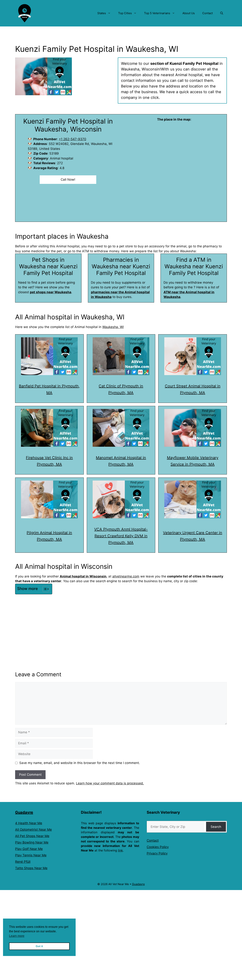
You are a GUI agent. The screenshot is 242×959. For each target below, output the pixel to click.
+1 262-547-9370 (72, 139)
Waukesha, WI (113, 327)
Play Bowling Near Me (31, 842)
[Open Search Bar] (221, 13)
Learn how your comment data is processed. (110, 783)
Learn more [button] (16, 935)
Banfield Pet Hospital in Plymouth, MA (49, 389)
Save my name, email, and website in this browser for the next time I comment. (79, 763)
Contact (207, 13)
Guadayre (24, 812)
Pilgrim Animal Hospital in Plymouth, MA (49, 536)
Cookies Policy (158, 847)
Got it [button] (39, 946)
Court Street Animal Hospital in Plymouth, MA (192, 389)
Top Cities (125, 13)
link (120, 850)
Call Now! (68, 179)
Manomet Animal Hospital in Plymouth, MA (121, 461)
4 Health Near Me (28, 823)
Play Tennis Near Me (31, 855)
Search (216, 827)
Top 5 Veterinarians (157, 13)
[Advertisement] (121, 624)
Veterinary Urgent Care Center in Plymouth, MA (192, 536)
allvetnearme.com (125, 576)
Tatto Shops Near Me (31, 868)
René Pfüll (22, 862)
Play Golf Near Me (29, 849)
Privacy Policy (157, 853)
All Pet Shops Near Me (32, 836)
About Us (188, 13)
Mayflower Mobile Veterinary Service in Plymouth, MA (192, 461)
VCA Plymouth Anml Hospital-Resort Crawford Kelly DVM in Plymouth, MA (121, 536)
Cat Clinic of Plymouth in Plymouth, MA (121, 389)
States (101, 13)
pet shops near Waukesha (50, 292)
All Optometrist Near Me (33, 829)
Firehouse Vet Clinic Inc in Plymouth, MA (49, 461)
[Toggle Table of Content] (44, 589)
